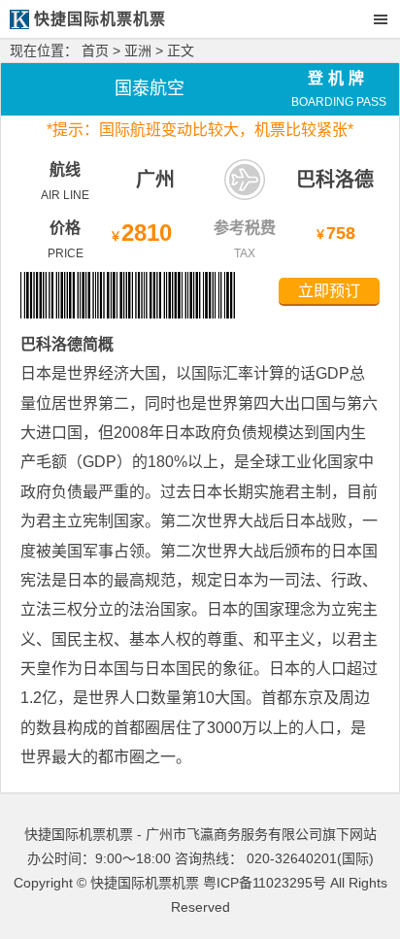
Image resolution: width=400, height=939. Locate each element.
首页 (95, 50)
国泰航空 (149, 88)
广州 (155, 179)
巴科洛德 (335, 179)
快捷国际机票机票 (144, 882)
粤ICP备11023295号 (264, 882)
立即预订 (329, 291)
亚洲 (137, 50)
